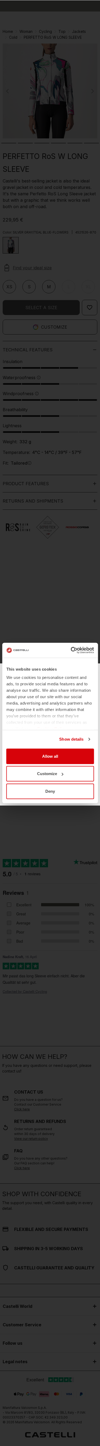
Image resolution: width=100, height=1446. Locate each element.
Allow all (50, 756)
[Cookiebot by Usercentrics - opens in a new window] (71, 650)
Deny (50, 791)
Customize (47, 773)
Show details (71, 739)
